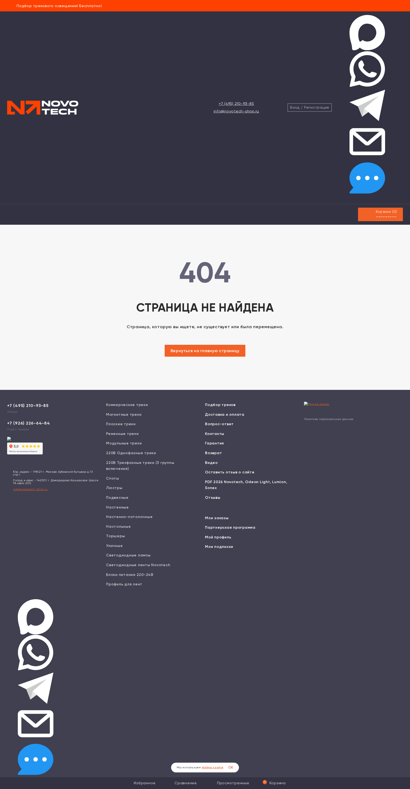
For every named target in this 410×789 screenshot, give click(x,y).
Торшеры (115, 536)
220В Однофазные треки (131, 453)
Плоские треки (121, 424)
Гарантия (214, 443)
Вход (295, 107)
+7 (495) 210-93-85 (236, 103)
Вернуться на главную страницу (205, 350)
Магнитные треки (123, 414)
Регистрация (316, 107)
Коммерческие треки (127, 404)
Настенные (117, 507)
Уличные (114, 545)
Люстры (114, 488)
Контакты (214, 433)
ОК (230, 768)
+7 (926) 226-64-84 (28, 423)
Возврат (213, 453)
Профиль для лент (124, 584)
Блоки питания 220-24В (130, 574)
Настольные (118, 526)
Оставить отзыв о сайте (230, 472)
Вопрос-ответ (219, 424)
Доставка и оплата (224, 414)
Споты (112, 478)
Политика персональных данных (329, 419)
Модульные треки (124, 443)
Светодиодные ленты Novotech (138, 565)
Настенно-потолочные (129, 516)
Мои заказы (217, 518)
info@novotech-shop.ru (236, 111)
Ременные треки (122, 433)
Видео (211, 462)
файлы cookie (213, 767)
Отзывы (212, 497)
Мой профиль (218, 537)
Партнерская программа (230, 527)
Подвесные (117, 497)
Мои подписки (219, 546)
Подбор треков (220, 404)
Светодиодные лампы (128, 555)
